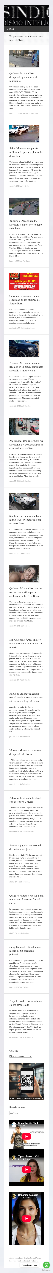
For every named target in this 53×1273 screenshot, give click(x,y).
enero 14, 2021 (15, 626)
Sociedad (34, 113)
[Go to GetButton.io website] (46, 1270)
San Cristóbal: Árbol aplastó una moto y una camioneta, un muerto (26, 643)
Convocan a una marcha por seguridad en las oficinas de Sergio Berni (24, 299)
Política (25, 987)
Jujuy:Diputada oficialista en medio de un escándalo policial (25, 950)
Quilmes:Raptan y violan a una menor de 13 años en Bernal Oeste (26, 899)
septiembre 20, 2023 (17, 328)
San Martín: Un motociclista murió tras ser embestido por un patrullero (25, 519)
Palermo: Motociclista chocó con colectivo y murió (25, 799)
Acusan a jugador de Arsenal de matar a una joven (25, 847)
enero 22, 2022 (15, 481)
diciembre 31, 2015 (16, 831)
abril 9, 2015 (14, 882)
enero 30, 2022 (15, 406)
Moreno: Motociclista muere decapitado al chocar (25, 752)
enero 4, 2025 (14, 186)
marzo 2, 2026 (14, 113)
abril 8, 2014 (14, 933)
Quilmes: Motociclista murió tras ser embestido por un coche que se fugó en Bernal (25, 592)
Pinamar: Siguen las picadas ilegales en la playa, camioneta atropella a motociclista (26, 366)
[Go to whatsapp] (46, 1265)
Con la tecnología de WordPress (22, 1258)
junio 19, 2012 (14, 987)
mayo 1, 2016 (14, 784)
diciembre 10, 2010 (16, 1037)
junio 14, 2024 (14, 261)
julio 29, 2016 (14, 736)
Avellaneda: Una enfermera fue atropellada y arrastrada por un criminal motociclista (26, 444)
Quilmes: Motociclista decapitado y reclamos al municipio (23, 77)
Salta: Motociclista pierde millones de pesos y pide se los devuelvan (26, 152)
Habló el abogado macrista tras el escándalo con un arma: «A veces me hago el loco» (26, 697)
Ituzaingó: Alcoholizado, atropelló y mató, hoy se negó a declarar (25, 224)
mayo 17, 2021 (14, 553)
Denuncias (26, 736)
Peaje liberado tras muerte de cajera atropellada (25, 1002)
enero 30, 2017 (15, 680)
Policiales (26, 113)
